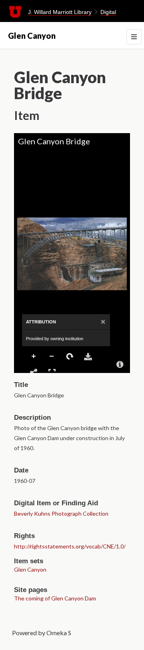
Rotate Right (70, 357)
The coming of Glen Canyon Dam (55, 598)
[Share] (34, 373)
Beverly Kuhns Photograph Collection (61, 513)
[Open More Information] (120, 365)
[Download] (88, 357)
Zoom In (34, 357)
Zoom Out (52, 357)
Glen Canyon (32, 35)
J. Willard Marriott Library (60, 12)
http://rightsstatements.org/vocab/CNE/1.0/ (70, 546)
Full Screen (52, 373)
